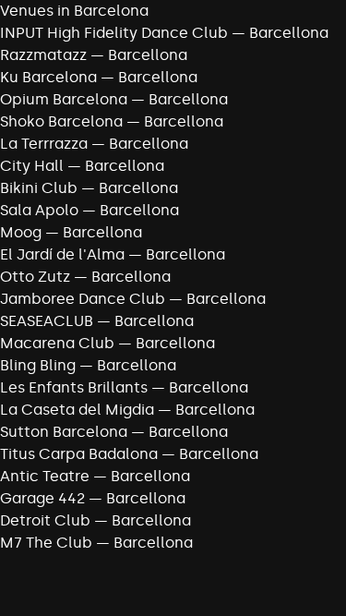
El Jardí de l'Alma (62, 254)
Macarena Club (57, 343)
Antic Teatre (44, 476)
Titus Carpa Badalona (79, 454)
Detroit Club (45, 520)
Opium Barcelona (63, 99)
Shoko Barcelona (61, 121)
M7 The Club (46, 542)
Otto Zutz (35, 276)
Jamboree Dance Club (82, 299)
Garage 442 (42, 498)
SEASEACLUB (46, 321)
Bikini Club (39, 188)
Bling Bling (38, 365)
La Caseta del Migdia (77, 409)
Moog (21, 232)
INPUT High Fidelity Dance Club (114, 33)
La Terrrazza (44, 143)
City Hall (32, 166)
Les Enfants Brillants (74, 387)
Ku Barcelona (48, 77)
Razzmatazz (43, 55)
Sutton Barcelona (63, 432)
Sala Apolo (39, 210)
